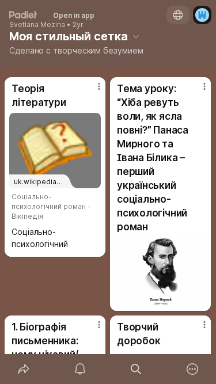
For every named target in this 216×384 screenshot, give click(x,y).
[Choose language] (178, 15)
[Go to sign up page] (202, 15)
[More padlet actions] (192, 369)
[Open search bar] (136, 369)
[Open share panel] (23, 369)
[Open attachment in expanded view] (160, 271)
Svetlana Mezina (37, 25)
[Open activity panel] (80, 369)
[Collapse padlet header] (135, 36)
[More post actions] (91, 91)
